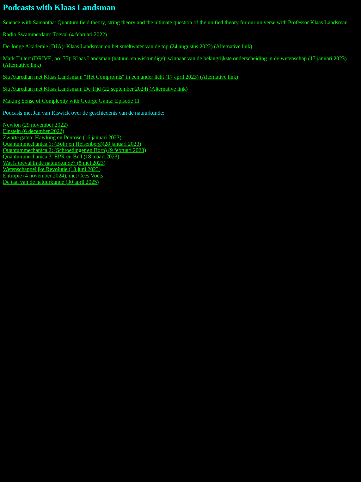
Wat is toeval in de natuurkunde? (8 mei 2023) (54, 163)
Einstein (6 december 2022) (33, 131)
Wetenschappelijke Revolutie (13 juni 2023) (51, 169)
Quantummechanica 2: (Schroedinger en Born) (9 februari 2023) (74, 150)
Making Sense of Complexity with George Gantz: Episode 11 (71, 101)
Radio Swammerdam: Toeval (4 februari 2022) (55, 34)
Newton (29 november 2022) (35, 125)
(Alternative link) (233, 46)
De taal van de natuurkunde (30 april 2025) (51, 182)
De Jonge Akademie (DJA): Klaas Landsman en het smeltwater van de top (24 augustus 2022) (108, 46)
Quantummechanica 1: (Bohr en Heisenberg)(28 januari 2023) (72, 144)
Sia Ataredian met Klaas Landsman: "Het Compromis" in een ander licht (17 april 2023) (101, 77)
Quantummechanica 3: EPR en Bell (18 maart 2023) (61, 156)
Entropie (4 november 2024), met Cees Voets (53, 176)
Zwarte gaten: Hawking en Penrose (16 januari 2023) (62, 137)
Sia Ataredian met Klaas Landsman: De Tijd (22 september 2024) (76, 89)
